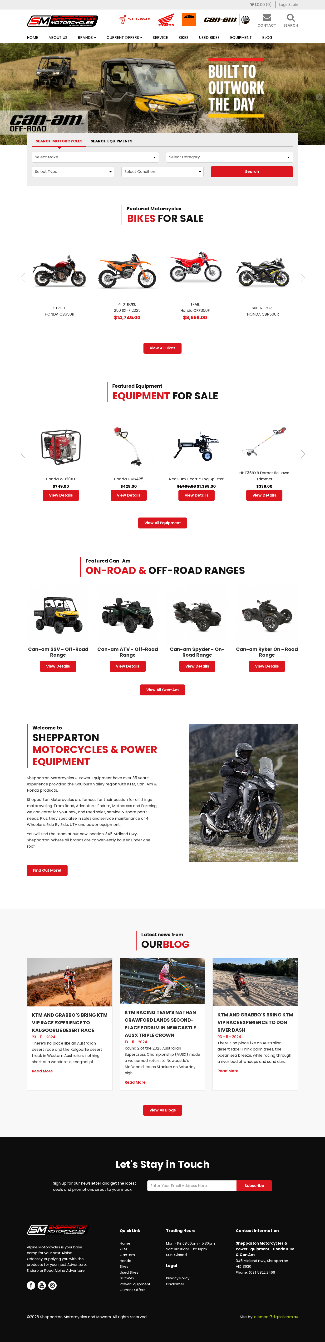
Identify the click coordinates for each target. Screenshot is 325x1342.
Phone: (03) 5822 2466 (255, 1272)
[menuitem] (261, 4)
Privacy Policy (177, 1278)
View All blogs (162, 1110)
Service (160, 37)
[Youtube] (42, 1285)
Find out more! (47, 870)
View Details (61, 495)
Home (32, 37)
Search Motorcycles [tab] (59, 141)
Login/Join (288, 4)
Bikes (183, 37)
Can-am (127, 1254)
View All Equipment (162, 523)
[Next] (5, 92)
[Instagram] (52, 1285)
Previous (22, 276)
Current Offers (123, 37)
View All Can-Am (162, 690)
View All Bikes (162, 348)
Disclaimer (175, 1284)
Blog (267, 37)
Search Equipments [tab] (112, 141)
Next (302, 276)
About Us (58, 37)
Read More (42, 1071)
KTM (123, 1249)
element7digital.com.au (276, 1317)
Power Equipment (135, 1284)
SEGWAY (127, 1278)
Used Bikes (209, 37)
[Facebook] (31, 1285)
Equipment (241, 37)
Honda (125, 1260)
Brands (86, 37)
